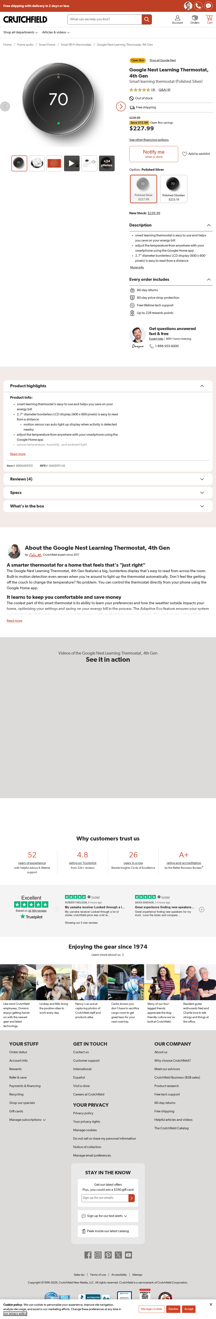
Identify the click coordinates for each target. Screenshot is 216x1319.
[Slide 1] (19, 163)
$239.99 (154, 213)
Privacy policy (83, 1113)
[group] (143, 189)
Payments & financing (24, 1086)
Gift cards (16, 1111)
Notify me (154, 154)
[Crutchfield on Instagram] (98, 1255)
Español (79, 1077)
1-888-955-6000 (167, 346)
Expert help (156, 338)
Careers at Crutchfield (88, 1094)
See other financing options (149, 140)
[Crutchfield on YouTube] (128, 1255)
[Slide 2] (37, 163)
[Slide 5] (89, 163)
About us (160, 1052)
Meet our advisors (167, 1069)
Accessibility (119, 1274)
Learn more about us (106, 955)
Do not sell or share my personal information (104, 1138)
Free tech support (167, 1094)
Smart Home (47, 44)
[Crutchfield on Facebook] (88, 1255)
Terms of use (98, 1274)
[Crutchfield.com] (25, 19)
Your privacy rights (86, 1122)
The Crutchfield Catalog (171, 1128)
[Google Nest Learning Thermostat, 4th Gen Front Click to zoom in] (63, 106)
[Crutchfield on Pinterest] (108, 1255)
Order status (18, 1052)
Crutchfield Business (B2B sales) (177, 1077)
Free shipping (36, 6)
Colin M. (35, 555)
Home (7, 44)
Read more (18, 454)
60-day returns (165, 1103)
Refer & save (18, 1077)
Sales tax (79, 1274)
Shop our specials (22, 1103)
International (82, 1069)
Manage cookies (85, 1130)
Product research (166, 1086)
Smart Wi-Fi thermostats (76, 44)
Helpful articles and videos (173, 1120)
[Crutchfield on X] (118, 1255)
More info (137, 267)
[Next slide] (121, 106)
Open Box (137, 60)
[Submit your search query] (147, 19)
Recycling (16, 1094)
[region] (108, 997)
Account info (18, 1061)
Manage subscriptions (25, 1120)
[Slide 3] (54, 163)
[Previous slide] (5, 106)
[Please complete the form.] (131, 1198)
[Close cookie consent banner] (211, 1304)
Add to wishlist (199, 154)
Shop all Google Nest (163, 60)
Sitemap (137, 1274)
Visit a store (81, 1086)
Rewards (15, 1069)
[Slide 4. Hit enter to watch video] (72, 163)
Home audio (25, 44)
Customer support (86, 1061)
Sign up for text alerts (105, 1216)
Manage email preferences (92, 1155)
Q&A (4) (164, 90)
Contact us (81, 1052)
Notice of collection (87, 1147)
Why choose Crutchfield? (172, 1061)
